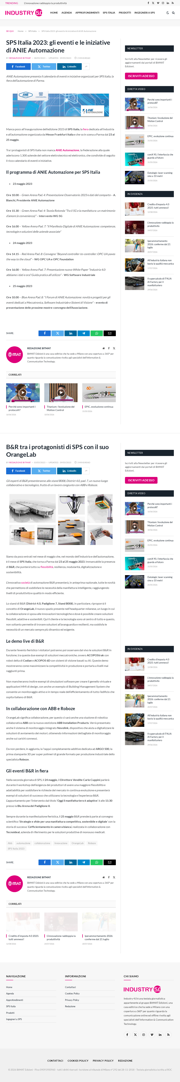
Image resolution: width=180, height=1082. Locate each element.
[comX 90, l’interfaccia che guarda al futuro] (134, 159)
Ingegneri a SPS (144, 12)
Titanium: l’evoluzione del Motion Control (61, 408)
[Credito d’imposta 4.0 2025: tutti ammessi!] (134, 209)
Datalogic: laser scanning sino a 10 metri (159, 174)
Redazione (70, 1006)
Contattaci (70, 987)
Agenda (67, 12)
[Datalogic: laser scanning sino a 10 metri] (134, 177)
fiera (85, 129)
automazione (23, 843)
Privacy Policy (72, 1000)
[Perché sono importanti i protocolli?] (23, 392)
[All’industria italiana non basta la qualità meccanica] (134, 265)
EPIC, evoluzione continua (99, 406)
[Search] (173, 13)
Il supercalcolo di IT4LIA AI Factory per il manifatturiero (159, 282)
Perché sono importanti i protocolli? (22, 408)
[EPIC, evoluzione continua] (99, 392)
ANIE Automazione (67, 150)
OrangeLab (78, 843)
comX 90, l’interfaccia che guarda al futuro (160, 156)
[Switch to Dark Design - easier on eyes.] (168, 12)
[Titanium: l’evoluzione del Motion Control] (61, 392)
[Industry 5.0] (23, 12)
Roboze (92, 843)
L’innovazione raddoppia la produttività (45, 3)
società (25, 582)
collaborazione (42, 843)
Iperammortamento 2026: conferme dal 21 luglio (159, 244)
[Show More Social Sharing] (86, 66)
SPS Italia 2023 (16, 848)
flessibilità (47, 566)
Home (54, 12)
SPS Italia (109, 12)
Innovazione (60, 843)
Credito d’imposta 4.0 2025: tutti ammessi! (158, 206)
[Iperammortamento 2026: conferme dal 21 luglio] (134, 245)
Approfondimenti (87, 12)
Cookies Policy (72, 993)
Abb (10, 843)
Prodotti (125, 12)
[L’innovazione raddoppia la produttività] (134, 227)
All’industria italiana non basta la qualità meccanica (160, 262)
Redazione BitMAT (20, 58)
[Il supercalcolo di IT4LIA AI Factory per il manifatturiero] (134, 283)
